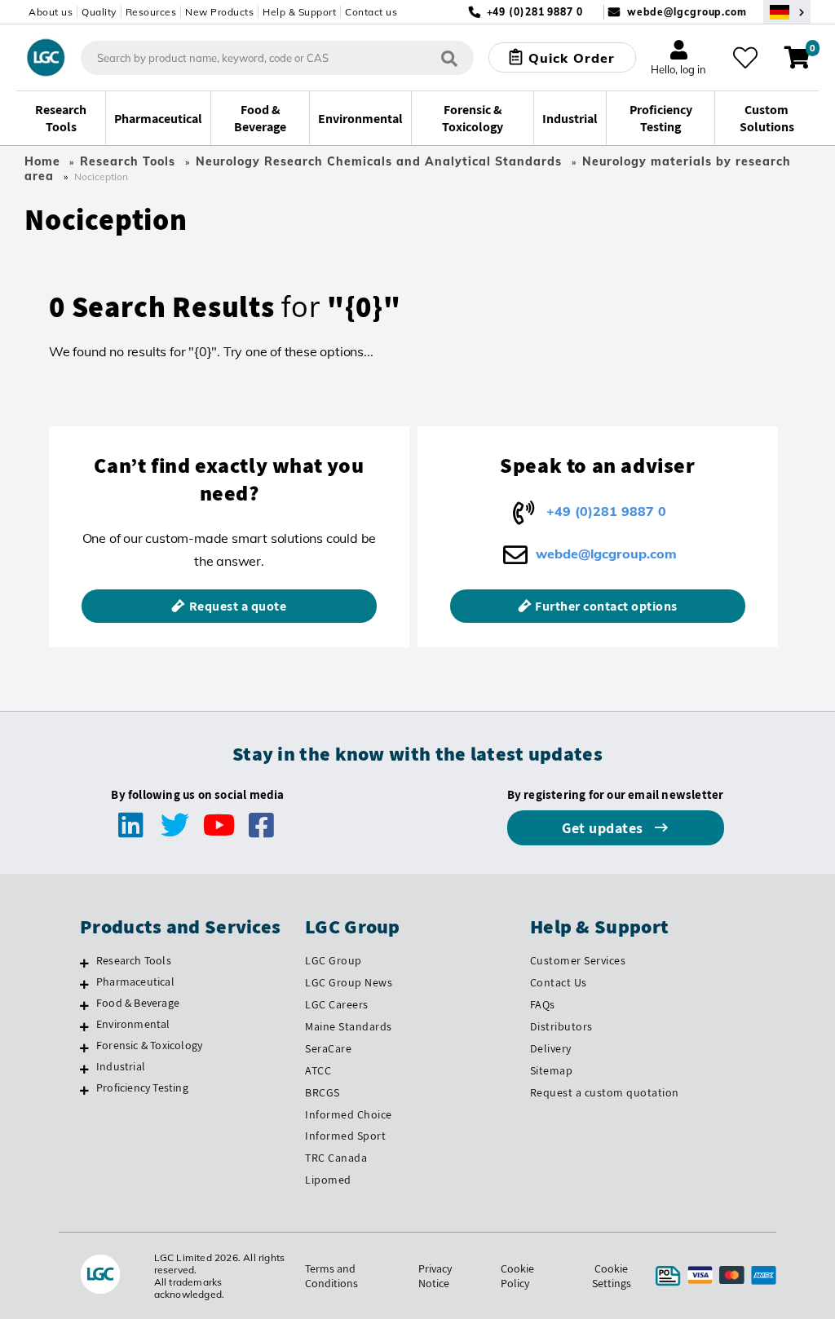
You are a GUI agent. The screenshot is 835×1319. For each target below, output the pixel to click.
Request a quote (238, 606)
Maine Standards (348, 1026)
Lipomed (328, 1179)
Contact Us (558, 982)
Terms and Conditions (331, 1275)
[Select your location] (787, 12)
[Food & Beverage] (84, 1005)
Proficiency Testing (142, 1087)
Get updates (604, 827)
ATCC (318, 1070)
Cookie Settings (611, 1275)
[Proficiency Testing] (84, 1090)
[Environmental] (84, 1026)
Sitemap (551, 1070)
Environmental (133, 1024)
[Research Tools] (84, 962)
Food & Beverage (137, 1002)
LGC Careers (337, 1004)
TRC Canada (336, 1157)
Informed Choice (348, 1114)
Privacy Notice (435, 1275)
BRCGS (322, 1092)
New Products (219, 12)
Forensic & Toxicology (149, 1045)
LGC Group (333, 960)
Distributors (561, 1026)
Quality (99, 12)
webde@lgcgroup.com (687, 12)
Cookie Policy (517, 1275)
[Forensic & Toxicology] (84, 1047)
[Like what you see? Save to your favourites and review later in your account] (745, 57)
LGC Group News (348, 982)
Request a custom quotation (604, 1092)
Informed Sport (345, 1135)
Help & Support (299, 12)
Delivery (551, 1048)
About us (51, 12)
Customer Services (578, 960)
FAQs (542, 1004)
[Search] (449, 57)
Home (42, 161)
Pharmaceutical (135, 981)
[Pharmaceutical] (84, 984)
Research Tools (127, 161)
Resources (151, 12)
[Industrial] (84, 1068)
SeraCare (328, 1048)
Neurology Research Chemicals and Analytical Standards (379, 161)
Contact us (371, 12)
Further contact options (606, 606)
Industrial (120, 1066)
